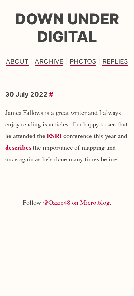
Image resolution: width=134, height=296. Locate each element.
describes (18, 147)
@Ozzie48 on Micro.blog (76, 202)
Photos (83, 61)
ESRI (54, 135)
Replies (115, 61)
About (17, 61)
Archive (49, 61)
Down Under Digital (67, 28)
